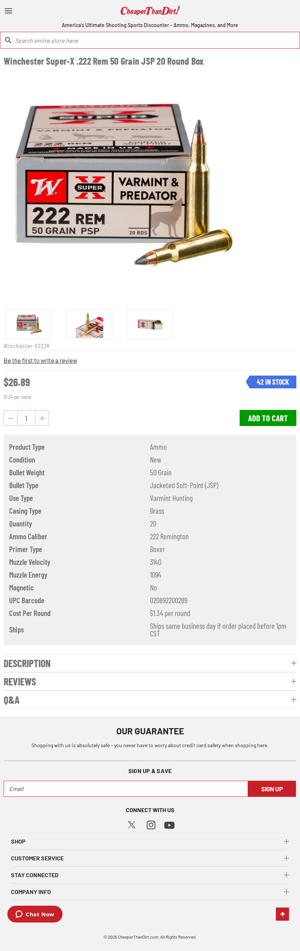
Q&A (12, 699)
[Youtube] (169, 824)
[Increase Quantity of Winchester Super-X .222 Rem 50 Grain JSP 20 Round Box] (42, 418)
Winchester (18, 346)
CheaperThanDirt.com (138, 936)
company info (31, 891)
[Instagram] (151, 824)
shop (18, 841)
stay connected (35, 874)
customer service (37, 858)
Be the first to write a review (40, 360)
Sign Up (272, 788)
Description (27, 663)
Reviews (20, 681)
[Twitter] (131, 824)
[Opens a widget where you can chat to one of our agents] (35, 915)
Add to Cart (268, 418)
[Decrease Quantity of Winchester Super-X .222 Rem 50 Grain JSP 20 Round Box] (10, 418)
